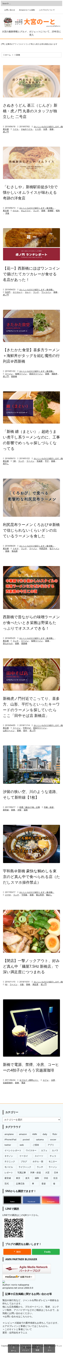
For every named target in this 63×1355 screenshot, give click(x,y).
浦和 (37, 1178)
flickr (54, 1134)
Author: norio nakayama (15, 1284)
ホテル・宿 (38, 1161)
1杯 (14, 461)
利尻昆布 (43, 548)
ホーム (8, 55)
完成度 (39, 461)
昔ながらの (8, 643)
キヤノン (9, 1156)
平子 (47, 461)
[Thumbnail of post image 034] (31, 326)
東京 (18, 1178)
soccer (53, 1139)
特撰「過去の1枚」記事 (29, 807)
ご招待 (36, 1145)
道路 (26, 810)
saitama (40, 1139)
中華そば (27, 728)
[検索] (59, 3)
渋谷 (46, 1178)
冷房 (53, 1080)
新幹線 (6, 810)
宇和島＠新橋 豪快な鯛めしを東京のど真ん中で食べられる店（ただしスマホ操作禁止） (31, 876)
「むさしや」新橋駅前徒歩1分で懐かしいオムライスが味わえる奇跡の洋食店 (30, 192)
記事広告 (20, 1183)
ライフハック (25, 1167)
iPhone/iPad (10, 1139)
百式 (7, 1183)
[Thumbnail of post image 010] (31, 1028)
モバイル (9, 1167)
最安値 (8, 1178)
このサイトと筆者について (18, 1329)
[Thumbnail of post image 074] (31, 587)
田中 (25, 730)
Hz (6, 984)
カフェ (46, 1080)
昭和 (58, 210)
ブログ (24, 1161)
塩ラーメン (54, 548)
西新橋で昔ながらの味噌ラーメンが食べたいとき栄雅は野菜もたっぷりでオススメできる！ (31, 622)
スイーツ (39, 1156)
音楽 (44, 1183)
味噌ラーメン (21, 374)
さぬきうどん (27, 129)
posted (26, 1139)
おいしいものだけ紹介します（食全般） (36, 208)
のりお (16, 210)
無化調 (14, 551)
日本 (56, 1172)
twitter (8, 1145)
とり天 (38, 129)
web (22, 1145)
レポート (9, 1172)
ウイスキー (31, 1150)
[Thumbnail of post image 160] (31, 674)
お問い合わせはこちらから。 (19, 1316)
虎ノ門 (6, 132)
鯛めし (49, 895)
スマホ (8, 895)
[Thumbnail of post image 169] (31, 497)
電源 (23, 1082)
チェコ (53, 1156)
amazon (23, 1134)
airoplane (9, 1134)
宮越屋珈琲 (8, 1082)
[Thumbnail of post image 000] (31, 844)
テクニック (10, 1161)
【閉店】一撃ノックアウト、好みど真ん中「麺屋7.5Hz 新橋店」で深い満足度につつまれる (31, 966)
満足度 (35, 984)
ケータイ (24, 1156)
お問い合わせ (9, 10)
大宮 (47, 1172)
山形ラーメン (9, 730)
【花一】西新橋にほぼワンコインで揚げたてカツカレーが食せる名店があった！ (31, 274)
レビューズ (11, 1322)
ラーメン (9, 374)
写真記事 (21, 1172)
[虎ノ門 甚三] (31, 81)
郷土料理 (40, 895)
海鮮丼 (54, 374)
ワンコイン (46, 292)
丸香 (45, 129)
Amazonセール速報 (27, 10)
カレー (28, 292)
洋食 (7, 213)
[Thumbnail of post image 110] (31, 764)
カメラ (55, 1150)
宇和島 (24, 895)
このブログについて (47, 10)
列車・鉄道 (49, 807)
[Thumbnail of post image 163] (31, 407)
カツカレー (17, 292)
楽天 (27, 1178)
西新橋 (14, 376)
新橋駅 (50, 210)
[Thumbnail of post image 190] (31, 244)
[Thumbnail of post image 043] (31, 931)
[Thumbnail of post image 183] (31, 163)
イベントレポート (13, 1150)
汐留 (19, 810)
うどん (16, 129)
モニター (53, 1161)
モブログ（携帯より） (29, 1080)
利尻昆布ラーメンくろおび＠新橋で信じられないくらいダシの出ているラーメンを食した (31, 530)
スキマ (16, 548)
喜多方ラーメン (36, 374)
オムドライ (26, 210)
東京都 (6, 129)
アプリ (51, 1145)
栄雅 (17, 643)
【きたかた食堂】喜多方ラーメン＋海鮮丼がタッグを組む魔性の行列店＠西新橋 (31, 355)
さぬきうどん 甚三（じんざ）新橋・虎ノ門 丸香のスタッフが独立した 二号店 (30, 111)
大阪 (22, 984)
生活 (55, 1178)
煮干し (6, 463)
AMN (34, 1134)
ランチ (36, 210)
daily (45, 1134)
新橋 (51, 129)
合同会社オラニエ (18, 1332)
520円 (7, 292)
